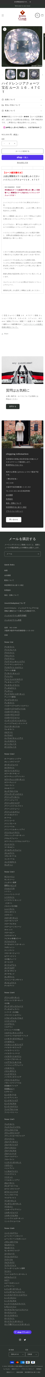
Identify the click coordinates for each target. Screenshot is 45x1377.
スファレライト (10, 941)
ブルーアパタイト (11, 1142)
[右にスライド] (42, 74)
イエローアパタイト (12, 712)
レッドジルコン (10, 1298)
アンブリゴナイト (11, 700)
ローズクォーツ (10, 1312)
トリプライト (9, 1024)
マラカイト (8, 1207)
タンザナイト (9, 977)
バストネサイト (10, 1071)
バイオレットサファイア (13, 1045)
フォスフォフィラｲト (12, 1127)
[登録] (38, 553)
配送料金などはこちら (14, 465)
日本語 (30, 1354)
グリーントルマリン (12, 812)
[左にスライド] (2, 74)
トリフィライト (10, 1021)
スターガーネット (11, 918)
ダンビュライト (10, 983)
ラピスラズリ (9, 1262)
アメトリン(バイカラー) (13, 679)
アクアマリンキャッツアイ (14, 662)
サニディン (8, 865)
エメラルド (8, 735)
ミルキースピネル (11, 1215)
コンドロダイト (10, 862)
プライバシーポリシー (14, 511)
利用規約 (9, 499)
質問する (12, 406)
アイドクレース (10, 650)
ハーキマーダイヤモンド (13, 1039)
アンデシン (8, 691)
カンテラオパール (11, 791)
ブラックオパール (11, 1130)
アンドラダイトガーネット (14, 694)
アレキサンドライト (12, 685)
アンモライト (9, 703)
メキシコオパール (11, 1242)
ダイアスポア (9, 968)
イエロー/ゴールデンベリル (15, 709)
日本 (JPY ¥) (15, 1354)
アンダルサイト (10, 688)
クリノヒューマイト (12, 832)
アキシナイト (9, 656)
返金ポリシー (15, 1369)
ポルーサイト (9, 1183)
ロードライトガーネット (13, 1321)
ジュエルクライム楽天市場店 (15, 615)
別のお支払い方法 (22, 162)
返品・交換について (13, 503)
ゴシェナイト (9, 853)
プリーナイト (9, 1139)
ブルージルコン (10, 1148)
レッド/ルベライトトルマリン (15, 1295)
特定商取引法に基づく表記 (16, 507)
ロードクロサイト (11, 1315)
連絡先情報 (19, 1372)
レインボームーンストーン (14, 1292)
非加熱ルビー (9, 1089)
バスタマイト (9, 1068)
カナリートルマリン (12, 771)
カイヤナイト (9, 768)
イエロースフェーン (12, 718)
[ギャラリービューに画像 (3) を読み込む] (34, 74)
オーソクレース (10, 744)
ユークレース (9, 1254)
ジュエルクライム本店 (12, 620)
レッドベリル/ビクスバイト (15, 1304)
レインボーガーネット (12, 1289)
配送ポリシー (10, 1372)
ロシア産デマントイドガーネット (17, 1324)
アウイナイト (9, 653)
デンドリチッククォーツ (13, 1006)
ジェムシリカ (9, 888)
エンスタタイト (10, 741)
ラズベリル (8, 1259)
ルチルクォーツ (10, 1277)
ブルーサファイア (11, 1145)
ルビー (7, 1280)
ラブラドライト (10, 1265)
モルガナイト (9, 1245)
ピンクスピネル (10, 1103)
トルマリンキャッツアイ (13, 1033)
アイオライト (9, 647)
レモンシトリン (10, 1307)
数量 (3, 139)
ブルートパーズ (10, 1154)
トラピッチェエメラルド (13, 1018)
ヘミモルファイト (11, 1171)
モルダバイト (9, 1248)
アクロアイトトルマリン (13, 667)
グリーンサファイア (12, 803)
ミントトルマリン (11, 1233)
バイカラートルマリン (12, 1056)
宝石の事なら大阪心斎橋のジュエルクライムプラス (22, 1366)
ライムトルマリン (11, 1257)
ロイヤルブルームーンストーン (16, 1310)
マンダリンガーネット (12, 1204)
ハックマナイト (10, 1074)
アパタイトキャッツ (12, 673)
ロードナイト (9, 1318)
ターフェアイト (10, 965)
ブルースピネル (10, 1151)
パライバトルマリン (12, 1080)
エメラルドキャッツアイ (13, 738)
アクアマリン (9, 659)
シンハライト (9, 909)
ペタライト (8, 1165)
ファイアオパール (11, 1109)
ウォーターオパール (12, 726)
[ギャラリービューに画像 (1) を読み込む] (10, 74)
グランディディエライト (13, 794)
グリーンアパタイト (12, 797)
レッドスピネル (10, 1301)
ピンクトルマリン (11, 1106)
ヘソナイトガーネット (12, 1162)
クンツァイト (9, 844)
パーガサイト (9, 1042)
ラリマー (7, 1271)
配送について (9, 580)
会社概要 (9, 495)
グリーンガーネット (12, 997)
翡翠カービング (10, 885)
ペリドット (8, 1177)
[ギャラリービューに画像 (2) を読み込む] (22, 74)
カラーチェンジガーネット (14, 779)
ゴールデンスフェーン (12, 850)
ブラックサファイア (12, 1133)
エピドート (8, 732)
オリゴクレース (10, 747)
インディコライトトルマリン (15, 720)
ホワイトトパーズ (11, 1192)
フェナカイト (9, 1124)
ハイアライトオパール (12, 1062)
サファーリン (9, 877)
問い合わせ (13, 519)
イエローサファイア (12, 715)
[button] (2, 15)
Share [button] (6, 334)
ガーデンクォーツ (11, 765)
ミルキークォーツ (11, 1212)
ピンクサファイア (11, 1100)
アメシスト (8, 676)
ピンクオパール (10, 1095)
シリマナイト (9, 897)
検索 (6, 570)
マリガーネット (10, 1201)
